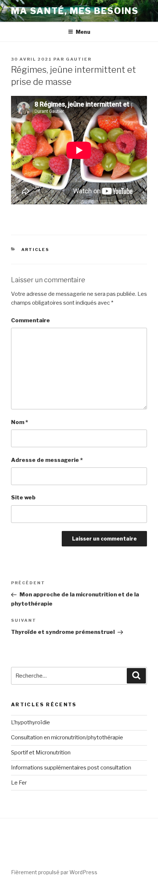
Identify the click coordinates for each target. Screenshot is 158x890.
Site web (23, 497)
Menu (83, 32)
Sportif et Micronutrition (41, 752)
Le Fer (19, 782)
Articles (35, 249)
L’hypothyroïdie (30, 722)
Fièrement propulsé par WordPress (54, 872)
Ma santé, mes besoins (75, 11)
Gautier (78, 59)
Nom (19, 422)
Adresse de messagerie (47, 460)
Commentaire (30, 320)
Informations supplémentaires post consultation (71, 767)
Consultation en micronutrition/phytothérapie (67, 737)
